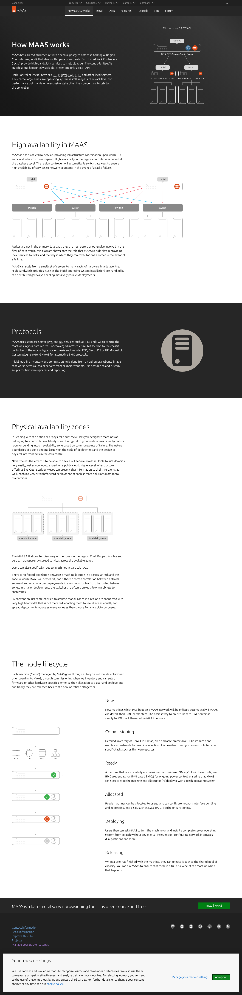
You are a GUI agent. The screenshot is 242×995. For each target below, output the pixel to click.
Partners (109, 2)
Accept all (221, 977)
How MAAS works (79, 10)
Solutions (91, 2)
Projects (17, 940)
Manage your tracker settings (30, 944)
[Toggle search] (227, 3)
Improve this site (22, 936)
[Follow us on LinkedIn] (190, 927)
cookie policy (55, 983)
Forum (169, 10)
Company (145, 2)
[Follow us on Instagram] (199, 927)
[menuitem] (74, 3)
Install (99, 10)
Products (73, 2)
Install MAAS (214, 905)
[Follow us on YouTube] (218, 927)
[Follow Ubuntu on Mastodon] (172, 927)
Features (125, 10)
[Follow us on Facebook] (181, 927)
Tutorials (142, 10)
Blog (156, 10)
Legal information (23, 931)
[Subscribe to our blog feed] (227, 927)
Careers (127, 2)
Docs (112, 10)
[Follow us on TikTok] (209, 927)
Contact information (24, 927)
